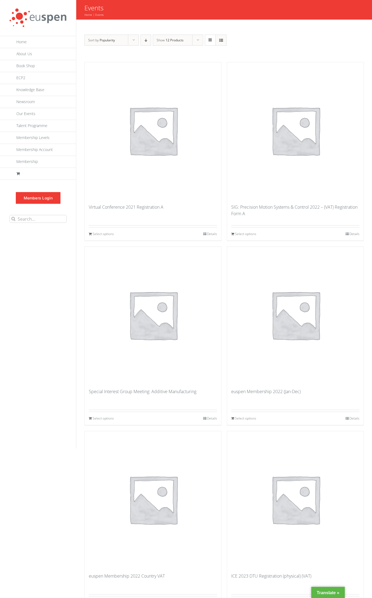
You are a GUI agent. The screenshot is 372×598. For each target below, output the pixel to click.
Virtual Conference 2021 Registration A (126, 207)
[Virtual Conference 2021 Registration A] (153, 130)
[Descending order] (146, 40)
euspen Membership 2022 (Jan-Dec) (266, 391)
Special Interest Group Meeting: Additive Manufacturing (142, 391)
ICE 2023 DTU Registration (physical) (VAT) (271, 576)
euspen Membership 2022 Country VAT (127, 576)
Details (212, 234)
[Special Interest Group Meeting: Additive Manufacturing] (153, 315)
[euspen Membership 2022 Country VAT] (153, 499)
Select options (103, 234)
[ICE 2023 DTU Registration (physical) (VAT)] (295, 499)
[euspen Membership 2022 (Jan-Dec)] (295, 315)
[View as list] (221, 40)
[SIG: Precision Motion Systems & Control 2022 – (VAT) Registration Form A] (295, 130)
